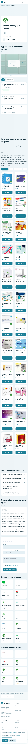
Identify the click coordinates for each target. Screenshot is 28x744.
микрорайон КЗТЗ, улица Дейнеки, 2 (11, 85)
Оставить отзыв (20, 36)
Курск (7, 5)
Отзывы (2, 729)
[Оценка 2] (5, 542)
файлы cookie (12, 732)
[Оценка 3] (7, 542)
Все (3, 79)
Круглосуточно (10, 79)
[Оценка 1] (3, 542)
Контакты (17, 722)
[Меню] (25, 2)
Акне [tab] (11, 169)
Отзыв (4, 555)
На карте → (23, 84)
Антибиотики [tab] (18, 169)
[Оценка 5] (11, 542)
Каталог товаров (18, 710)
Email (10, 550)
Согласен (5, 740)
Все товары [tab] (4, 169)
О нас (2, 722)
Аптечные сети (18, 707)
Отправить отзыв (10, 569)
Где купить (7, 192)
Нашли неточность (8, 696)
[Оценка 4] (9, 542)
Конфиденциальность (19, 724)
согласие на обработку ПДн (12, 565)
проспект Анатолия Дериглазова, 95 (9, 97)
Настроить (12, 740)
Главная (3, 5)
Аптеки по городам (18, 705)
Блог (2, 724)
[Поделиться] (4, 33)
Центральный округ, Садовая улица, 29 (10, 107)
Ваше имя (4, 544)
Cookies (16, 727)
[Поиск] (22, 2)
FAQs (2, 727)
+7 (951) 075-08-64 (10, 39)
